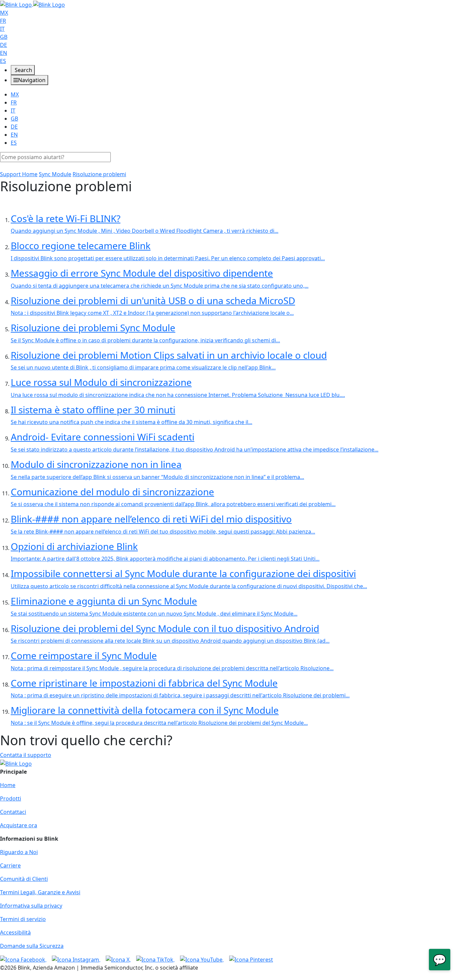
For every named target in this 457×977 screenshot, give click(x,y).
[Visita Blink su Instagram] (76, 959)
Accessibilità (15, 932)
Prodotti (10, 798)
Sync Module (55, 174)
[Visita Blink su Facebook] (23, 959)
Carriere (10, 865)
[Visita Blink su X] (118, 959)
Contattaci (13, 812)
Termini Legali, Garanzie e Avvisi (40, 892)
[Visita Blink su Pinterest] (251, 959)
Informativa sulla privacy (31, 905)
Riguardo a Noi (19, 852)
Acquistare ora (18, 825)
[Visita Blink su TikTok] (155, 959)
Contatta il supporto (25, 755)
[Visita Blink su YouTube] (202, 959)
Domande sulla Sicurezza (32, 946)
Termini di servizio (23, 919)
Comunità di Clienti (24, 879)
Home (7, 785)
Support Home (18, 174)
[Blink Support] (32, 4)
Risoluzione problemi (99, 174)
